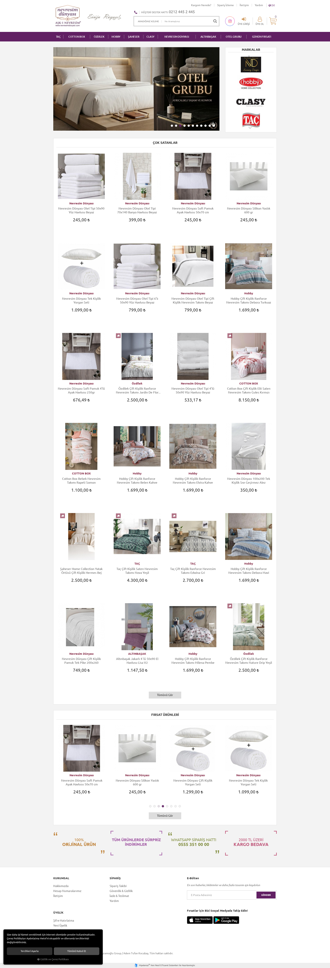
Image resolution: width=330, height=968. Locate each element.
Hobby (248, 293)
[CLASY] (251, 101)
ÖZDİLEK (99, 36)
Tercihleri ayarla (30, 951)
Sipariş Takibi (118, 886)
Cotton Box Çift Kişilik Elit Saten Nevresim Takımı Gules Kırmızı (248, 390)
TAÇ (58, 36)
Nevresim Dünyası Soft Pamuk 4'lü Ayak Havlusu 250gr (81, 390)
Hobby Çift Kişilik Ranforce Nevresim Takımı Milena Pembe (192, 660)
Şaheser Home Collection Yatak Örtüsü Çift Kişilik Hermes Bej (81, 570)
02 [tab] (176, 126)
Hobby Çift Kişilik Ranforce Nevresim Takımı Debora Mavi (248, 570)
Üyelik (58, 912)
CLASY (150, 36)
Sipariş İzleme (225, 5)
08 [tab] (201, 126)
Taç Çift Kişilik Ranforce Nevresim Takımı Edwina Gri (193, 570)
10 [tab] (210, 126)
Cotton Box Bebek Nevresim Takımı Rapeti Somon (81, 480)
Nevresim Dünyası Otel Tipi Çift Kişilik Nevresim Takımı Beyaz (192, 300)
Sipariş (115, 878)
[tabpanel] (136, 89)
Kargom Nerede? (201, 5)
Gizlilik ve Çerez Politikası (54, 959)
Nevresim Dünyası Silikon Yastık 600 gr (248, 210)
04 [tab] (184, 126)
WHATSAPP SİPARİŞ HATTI (193, 842)
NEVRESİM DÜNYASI (176, 36)
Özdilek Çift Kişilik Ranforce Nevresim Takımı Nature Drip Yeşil (248, 660)
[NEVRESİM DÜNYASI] (251, 65)
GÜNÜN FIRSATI (261, 36)
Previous (249, 56)
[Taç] (251, 120)
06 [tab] (193, 126)
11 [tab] (214, 126)
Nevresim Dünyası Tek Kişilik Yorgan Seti (81, 300)
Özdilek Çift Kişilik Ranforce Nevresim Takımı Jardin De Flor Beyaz (137, 390)
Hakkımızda (61, 886)
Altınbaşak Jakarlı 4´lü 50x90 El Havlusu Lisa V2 (137, 660)
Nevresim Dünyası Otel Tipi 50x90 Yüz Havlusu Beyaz (81, 210)
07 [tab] (197, 126)
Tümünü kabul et (76, 951)
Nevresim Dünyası (81, 203)
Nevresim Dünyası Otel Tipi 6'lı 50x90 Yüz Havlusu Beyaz (137, 300)
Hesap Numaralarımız (67, 891)
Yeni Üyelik (60, 925)
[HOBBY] (251, 83)
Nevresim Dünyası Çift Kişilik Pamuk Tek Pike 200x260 (81, 660)
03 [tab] (180, 126)
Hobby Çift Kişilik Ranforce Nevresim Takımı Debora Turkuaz (248, 300)
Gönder (266, 895)
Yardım (259, 5)
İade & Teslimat (119, 896)
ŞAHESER (133, 36)
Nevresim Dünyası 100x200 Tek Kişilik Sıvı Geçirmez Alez (248, 480)
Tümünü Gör (165, 695)
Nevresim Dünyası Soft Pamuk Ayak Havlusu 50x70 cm (193, 210)
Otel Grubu (234, 36)
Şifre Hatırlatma (63, 920)
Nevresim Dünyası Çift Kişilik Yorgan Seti (192, 782)
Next (250, 130)
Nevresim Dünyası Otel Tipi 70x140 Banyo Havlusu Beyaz (137, 210)
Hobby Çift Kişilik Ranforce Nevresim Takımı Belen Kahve (137, 480)
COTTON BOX (76, 36)
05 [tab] (189, 126)
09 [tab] (205, 126)
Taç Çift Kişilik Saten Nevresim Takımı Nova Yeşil (137, 570)
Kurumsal (61, 878)
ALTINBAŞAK (208, 36)
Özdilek (137, 383)
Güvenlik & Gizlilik (121, 891)
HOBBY (116, 36)
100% (79, 842)
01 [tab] (172, 126)
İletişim (244, 5)
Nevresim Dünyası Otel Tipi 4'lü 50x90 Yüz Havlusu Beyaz (192, 390)
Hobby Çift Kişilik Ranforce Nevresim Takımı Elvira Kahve (193, 480)
